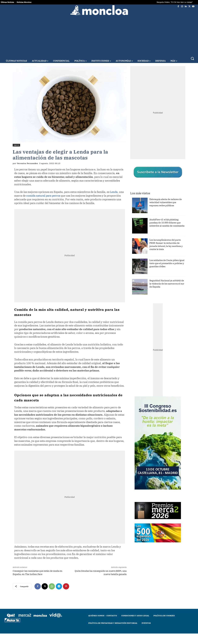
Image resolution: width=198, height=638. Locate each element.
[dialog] (99, 319)
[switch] (137, 318)
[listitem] (99, 311)
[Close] (152, 269)
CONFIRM (77, 364)
